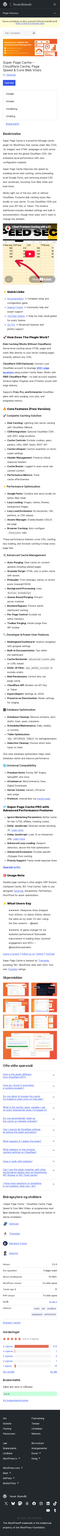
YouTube (50, 953)
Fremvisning (37, 1418)
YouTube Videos (16, 316)
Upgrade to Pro (11, 867)
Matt (7, 1473)
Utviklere (7, 1453)
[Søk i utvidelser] (34, 33)
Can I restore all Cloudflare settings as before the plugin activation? (21, 1131)
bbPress (9, 1478)
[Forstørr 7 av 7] (53, 1034)
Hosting (7, 1428)
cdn (43, 1308)
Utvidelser (36, 1428)
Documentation (15, 298)
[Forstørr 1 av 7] (24, 986)
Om (5, 1418)
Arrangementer (39, 1448)
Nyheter (7, 1423)
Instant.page (43, 798)
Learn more (17, 830)
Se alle (53, 1371)
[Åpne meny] (55, 4)
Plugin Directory (10, 13)
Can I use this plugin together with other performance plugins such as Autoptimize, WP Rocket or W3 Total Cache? (25, 1172)
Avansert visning (11, 1322)
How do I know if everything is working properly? (18, 1086)
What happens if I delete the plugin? (22, 1141)
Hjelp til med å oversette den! (30, 23)
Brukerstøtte (12, 123)
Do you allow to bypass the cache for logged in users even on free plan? (23, 1097)
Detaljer (10, 93)
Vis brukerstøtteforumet (15, 1400)
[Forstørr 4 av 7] (53, 1002)
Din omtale (8, 1371)
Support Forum (15, 307)
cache (36, 1308)
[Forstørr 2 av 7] (53, 986)
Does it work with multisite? (17, 1161)
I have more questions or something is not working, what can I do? (22, 1184)
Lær (5, 1443)
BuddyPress (11, 1483)
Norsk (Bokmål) (18, 1496)
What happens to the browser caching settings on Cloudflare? (20, 1151)
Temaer (35, 1423)
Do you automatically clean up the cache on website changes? (20, 1119)
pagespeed (37, 1314)
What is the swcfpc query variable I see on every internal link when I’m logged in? (25, 1108)
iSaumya (13, 1253)
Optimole (11, 74)
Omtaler (10, 101)
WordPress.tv (11, 1458)
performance (50, 1314)
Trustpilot (13, 969)
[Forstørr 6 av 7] (53, 1018)
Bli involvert (37, 1443)
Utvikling (10, 116)
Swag (35, 1458)
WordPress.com (13, 1467)
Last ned (9, 83)
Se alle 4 (53, 1302)
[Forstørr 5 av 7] (24, 1018)
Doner (36, 1453)
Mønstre (35, 1433)
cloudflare (51, 1308)
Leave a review (11, 953)
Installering (11, 108)
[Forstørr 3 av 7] (24, 1002)
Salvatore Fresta (18, 1243)
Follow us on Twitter (32, 953)
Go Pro (11, 324)
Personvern (9, 1433)
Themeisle (43, 960)
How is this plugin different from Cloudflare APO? (17, 1075)
